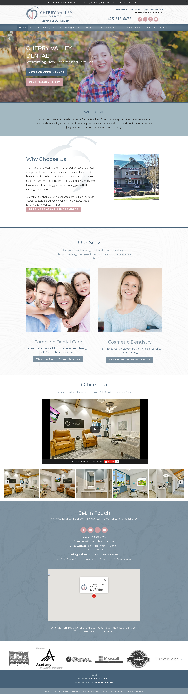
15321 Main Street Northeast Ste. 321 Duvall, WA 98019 (139, 9)
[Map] (111, 461)
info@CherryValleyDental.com (98, 541)
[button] (140, 19)
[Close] (105, 580)
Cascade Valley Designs (135, 691)
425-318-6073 (120, 18)
